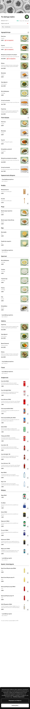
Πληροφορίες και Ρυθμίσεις (15, 700)
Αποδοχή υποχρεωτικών (18, 696)
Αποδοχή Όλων (15, 705)
